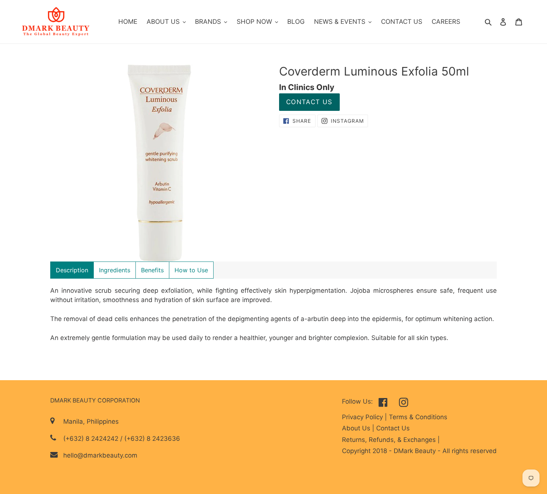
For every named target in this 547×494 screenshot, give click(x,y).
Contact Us (309, 102)
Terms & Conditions (418, 417)
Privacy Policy (363, 417)
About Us (357, 428)
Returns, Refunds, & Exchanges (390, 439)
